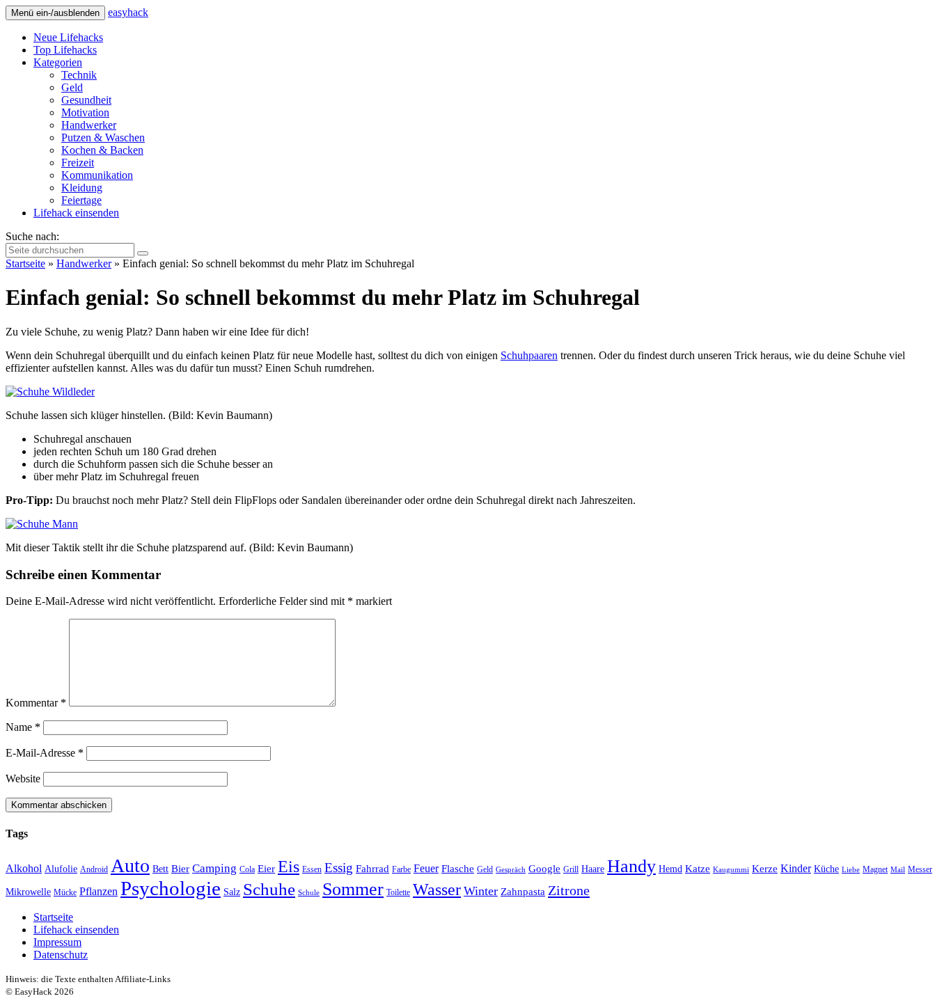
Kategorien (57, 62)
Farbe (401, 869)
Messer (920, 869)
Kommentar (36, 703)
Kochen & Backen (102, 150)
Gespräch (511, 870)
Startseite (25, 263)
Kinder (795, 868)
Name (23, 727)
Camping (214, 868)
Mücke (65, 892)
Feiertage (81, 200)
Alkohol (24, 868)
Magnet (875, 869)
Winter (481, 891)
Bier (180, 868)
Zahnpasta (523, 891)
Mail (897, 870)
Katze (697, 868)
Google (544, 868)
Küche (826, 869)
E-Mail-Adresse (45, 753)
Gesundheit (86, 100)
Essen (312, 869)
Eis (288, 866)
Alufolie (61, 869)
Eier (266, 868)
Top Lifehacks (65, 50)
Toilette (398, 892)
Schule (309, 893)
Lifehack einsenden (76, 213)
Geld (72, 87)
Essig (338, 867)
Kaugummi (731, 870)
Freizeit (77, 162)
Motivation (85, 112)
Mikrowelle (28, 892)
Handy (631, 866)
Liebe (851, 870)
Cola (247, 869)
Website (23, 778)
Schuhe (269, 889)
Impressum (57, 942)
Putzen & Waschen (103, 137)
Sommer (353, 889)
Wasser (437, 889)
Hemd (670, 869)
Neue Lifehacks (68, 37)
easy (128, 12)
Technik (79, 75)
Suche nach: (32, 236)
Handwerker (88, 125)
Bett (160, 869)
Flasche (457, 868)
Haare (592, 869)
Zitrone (569, 890)
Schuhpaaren (529, 355)
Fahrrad (372, 868)
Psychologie (170, 888)
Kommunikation (97, 175)
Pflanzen (98, 891)
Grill (571, 869)
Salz (231, 892)
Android (94, 869)
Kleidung (81, 188)
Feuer (426, 868)
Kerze (765, 868)
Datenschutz (60, 955)
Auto (130, 865)
